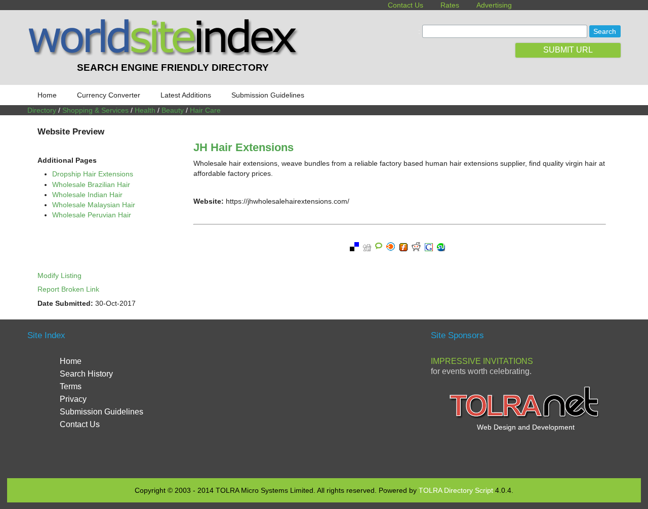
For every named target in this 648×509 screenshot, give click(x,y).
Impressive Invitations (482, 361)
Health (145, 110)
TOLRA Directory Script (456, 490)
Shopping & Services (95, 110)
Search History (86, 373)
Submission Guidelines (267, 95)
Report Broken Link (68, 289)
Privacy (73, 399)
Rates (449, 5)
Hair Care (205, 110)
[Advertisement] (324, 397)
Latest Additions (185, 95)
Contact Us (405, 5)
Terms (71, 386)
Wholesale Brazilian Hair (91, 184)
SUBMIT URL (568, 49)
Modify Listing (59, 275)
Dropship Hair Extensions (92, 174)
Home (47, 95)
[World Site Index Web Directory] (165, 53)
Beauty (172, 110)
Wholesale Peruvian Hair (91, 215)
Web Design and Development (526, 427)
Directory (41, 110)
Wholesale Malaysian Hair (93, 205)
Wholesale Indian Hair (87, 195)
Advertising (494, 5)
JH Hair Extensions (243, 147)
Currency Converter (108, 95)
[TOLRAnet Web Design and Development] (525, 417)
